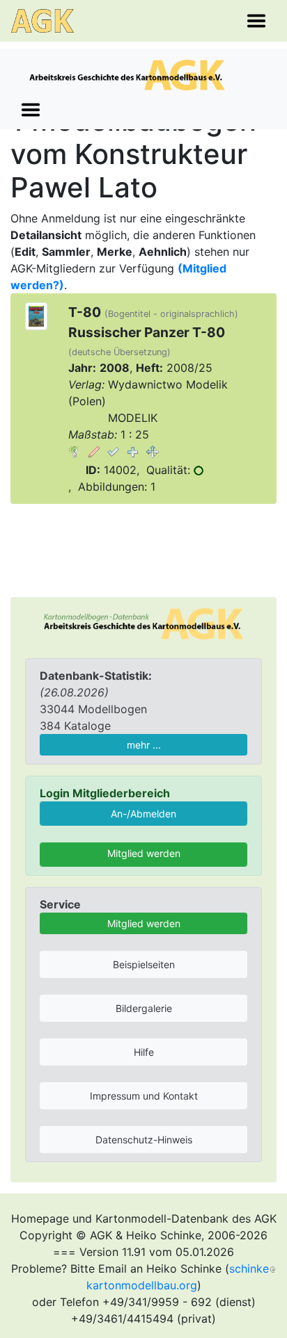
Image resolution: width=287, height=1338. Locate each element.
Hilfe (144, 1052)
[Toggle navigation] (256, 21)
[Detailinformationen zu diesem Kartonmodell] (74, 451)
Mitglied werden (143, 853)
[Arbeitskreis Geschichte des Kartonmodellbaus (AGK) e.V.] (143, 622)
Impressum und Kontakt (144, 1096)
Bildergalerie (144, 1008)
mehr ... (144, 745)
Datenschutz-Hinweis (143, 1139)
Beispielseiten (144, 964)
